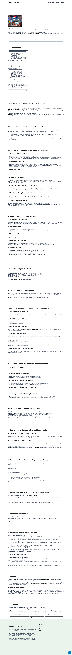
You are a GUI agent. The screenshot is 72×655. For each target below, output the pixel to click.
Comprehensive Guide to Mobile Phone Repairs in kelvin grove (24, 616)
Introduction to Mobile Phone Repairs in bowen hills (18, 50)
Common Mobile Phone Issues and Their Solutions (18, 52)
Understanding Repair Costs (14, 68)
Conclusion (11, 92)
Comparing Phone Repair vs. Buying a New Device (18, 89)
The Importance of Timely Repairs (15, 69)
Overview (41, 616)
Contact (58, 2)
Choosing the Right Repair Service (15, 60)
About (62, 2)
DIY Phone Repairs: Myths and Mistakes (16, 84)
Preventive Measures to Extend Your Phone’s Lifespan (19, 70)
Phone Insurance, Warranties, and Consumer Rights (18, 90)
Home (49, 2)
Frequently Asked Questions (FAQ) (15, 91)
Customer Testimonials (13, 91)
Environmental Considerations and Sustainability (18, 85)
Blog (53, 2)
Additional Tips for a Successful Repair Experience (18, 77)
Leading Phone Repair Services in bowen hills (17, 51)
